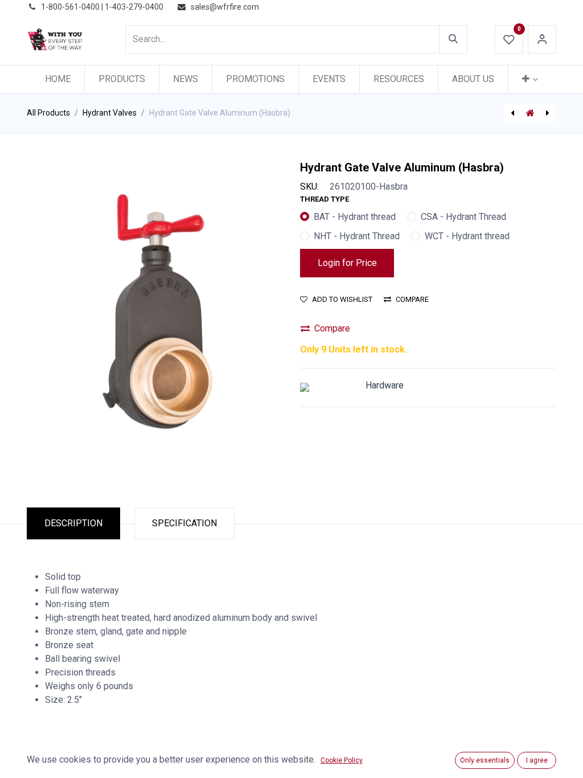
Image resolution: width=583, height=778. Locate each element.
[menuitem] (57, 79)
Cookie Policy (342, 760)
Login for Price (347, 262)
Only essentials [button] (485, 760)
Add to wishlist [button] (342, 299)
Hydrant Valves (110, 112)
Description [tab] (73, 523)
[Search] (453, 39)
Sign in (542, 39)
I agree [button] (537, 760)
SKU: (309, 186)
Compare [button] (412, 299)
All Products (48, 112)
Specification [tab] (184, 523)
